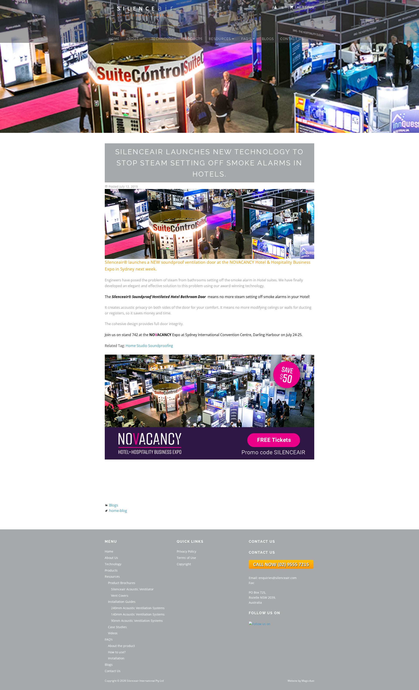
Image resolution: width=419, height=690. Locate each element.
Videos (113, 633)
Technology (163, 39)
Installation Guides (122, 602)
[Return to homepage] (141, 17)
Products (193, 39)
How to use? (116, 652)
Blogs (268, 39)
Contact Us (292, 39)
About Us (135, 39)
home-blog (118, 510)
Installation (116, 658)
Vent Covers (119, 595)
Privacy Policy (186, 551)
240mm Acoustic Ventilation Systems (138, 608)
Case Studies (117, 627)
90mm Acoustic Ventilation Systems (137, 621)
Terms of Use (186, 558)
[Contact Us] (281, 567)
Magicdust (308, 681)
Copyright (184, 564)
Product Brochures (121, 583)
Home (114, 39)
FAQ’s (246, 39)
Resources (220, 39)
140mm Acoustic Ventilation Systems (138, 614)
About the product (121, 646)
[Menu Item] (280, 625)
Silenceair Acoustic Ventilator (132, 589)
